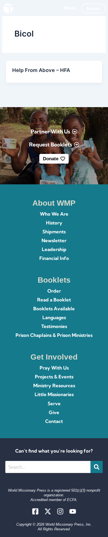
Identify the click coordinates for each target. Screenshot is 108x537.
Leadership (54, 249)
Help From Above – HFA (41, 70)
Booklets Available (54, 308)
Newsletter (54, 240)
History (54, 223)
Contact (54, 421)
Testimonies (54, 326)
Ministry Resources (54, 385)
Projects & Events (54, 376)
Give (54, 412)
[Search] (97, 467)
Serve (54, 403)
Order (54, 291)
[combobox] (48, 467)
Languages (54, 317)
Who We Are (54, 214)
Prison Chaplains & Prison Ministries (54, 335)
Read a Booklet (54, 300)
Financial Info (54, 258)
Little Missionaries (54, 394)
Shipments (54, 231)
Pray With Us (54, 368)
